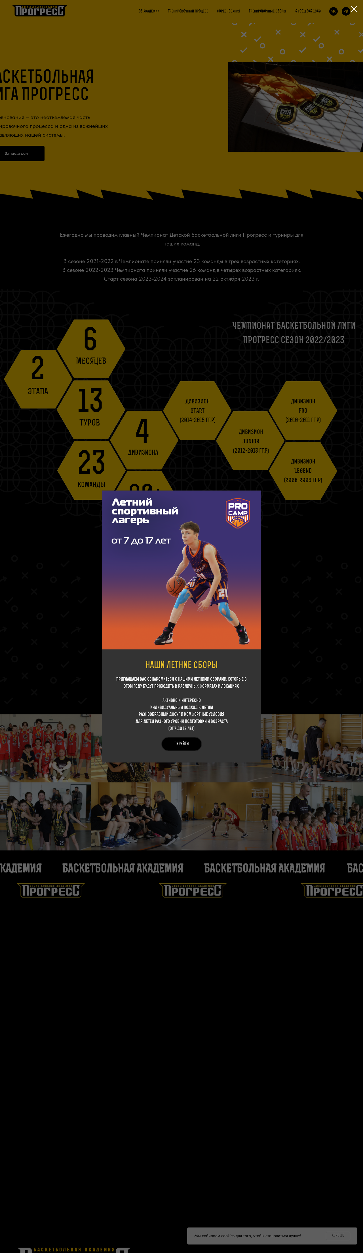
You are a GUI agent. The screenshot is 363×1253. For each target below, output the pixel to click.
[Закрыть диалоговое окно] (354, 9)
